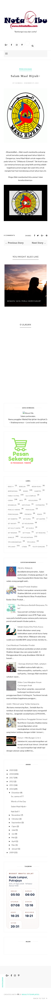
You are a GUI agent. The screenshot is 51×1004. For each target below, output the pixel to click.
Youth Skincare (39, 547)
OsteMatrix (40, 505)
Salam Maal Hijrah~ (19, 806)
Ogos (14, 826)
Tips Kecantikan (27, 537)
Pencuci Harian (14, 510)
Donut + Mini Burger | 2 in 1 (29, 738)
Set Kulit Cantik (14, 528)
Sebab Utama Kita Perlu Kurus (30, 627)
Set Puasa (26, 533)
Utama (24, 547)
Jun (13, 834)
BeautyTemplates (30, 994)
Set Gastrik (40, 519)
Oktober (15, 819)
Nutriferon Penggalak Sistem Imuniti (33, 719)
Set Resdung (41, 533)
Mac (13, 845)
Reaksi (39, 514)
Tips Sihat (11, 547)
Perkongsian (25, 69)
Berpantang (13, 491)
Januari (15, 849)
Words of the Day (18, 801)
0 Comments (9, 235)
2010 (11, 789)
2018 (11, 774)
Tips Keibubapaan (14, 542)
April (14, 841)
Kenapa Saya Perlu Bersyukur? (24, 301)
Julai (13, 830)
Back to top (39, 998)
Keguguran (33, 500)
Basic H (10, 486)
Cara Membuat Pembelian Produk (20, 645)
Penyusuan (30, 510)
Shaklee (11, 537)
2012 (11, 781)
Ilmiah (10, 500)
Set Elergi (27, 519)
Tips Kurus (31, 542)
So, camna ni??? (17, 796)
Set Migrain (12, 533)
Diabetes (37, 491)
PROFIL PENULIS (25, 568)
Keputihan (26, 505)
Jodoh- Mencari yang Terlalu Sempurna (22, 704)
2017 (11, 777)
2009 (11, 852)
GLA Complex (31, 496)
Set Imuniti (12, 523)
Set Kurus (30, 528)
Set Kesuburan (27, 523)
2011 (11, 785)
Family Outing (13, 496)
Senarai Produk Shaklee (27, 586)
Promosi (28, 514)
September (16, 822)
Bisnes (25, 491)
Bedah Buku (36, 486)
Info (21, 500)
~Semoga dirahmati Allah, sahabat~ (32, 664)
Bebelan (22, 486)
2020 (11, 770)
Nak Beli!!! (15, 811)
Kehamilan (12, 505)
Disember (16, 792)
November (16, 815)
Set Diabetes (12, 519)
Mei (13, 837)
